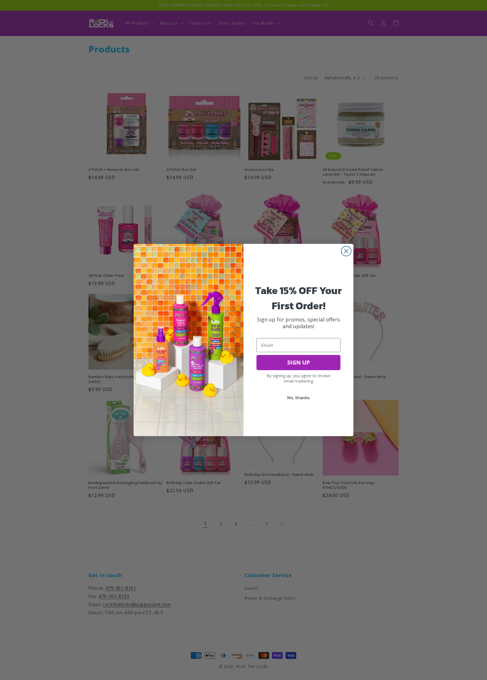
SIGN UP (298, 362)
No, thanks (298, 397)
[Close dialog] (346, 251)
